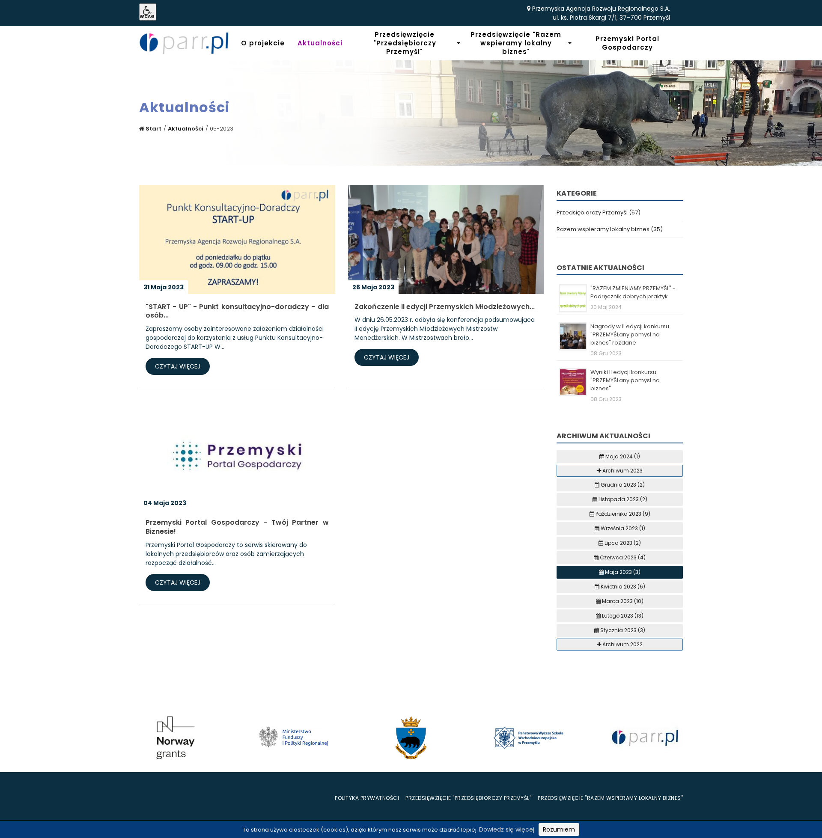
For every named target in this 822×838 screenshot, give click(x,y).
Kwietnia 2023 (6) (622, 586)
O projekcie (263, 43)
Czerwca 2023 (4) (622, 557)
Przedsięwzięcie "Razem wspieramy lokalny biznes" (516, 43)
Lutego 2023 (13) (622, 615)
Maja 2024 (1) (622, 456)
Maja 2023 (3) (622, 572)
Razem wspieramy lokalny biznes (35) (610, 229)
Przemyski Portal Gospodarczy (627, 43)
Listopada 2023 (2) (622, 499)
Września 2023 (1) (622, 528)
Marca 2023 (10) (622, 601)
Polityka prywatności (367, 798)
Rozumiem (559, 829)
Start (152, 129)
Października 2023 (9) (622, 513)
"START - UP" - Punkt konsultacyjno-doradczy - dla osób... (237, 312)
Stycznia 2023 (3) (622, 630)
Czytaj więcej (177, 366)
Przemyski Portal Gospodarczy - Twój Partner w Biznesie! (237, 527)
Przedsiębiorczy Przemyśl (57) (598, 212)
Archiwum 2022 (622, 644)
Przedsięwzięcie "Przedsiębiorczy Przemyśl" (404, 43)
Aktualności (320, 43)
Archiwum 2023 (622, 470)
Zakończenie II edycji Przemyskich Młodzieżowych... (444, 307)
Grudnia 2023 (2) (622, 484)
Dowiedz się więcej (506, 829)
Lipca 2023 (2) (622, 543)
